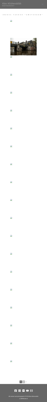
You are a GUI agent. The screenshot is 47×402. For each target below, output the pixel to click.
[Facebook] (15, 390)
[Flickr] (23, 390)
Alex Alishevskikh (11, 3)
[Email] (31, 390)
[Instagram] (19, 390)
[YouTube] (27, 390)
